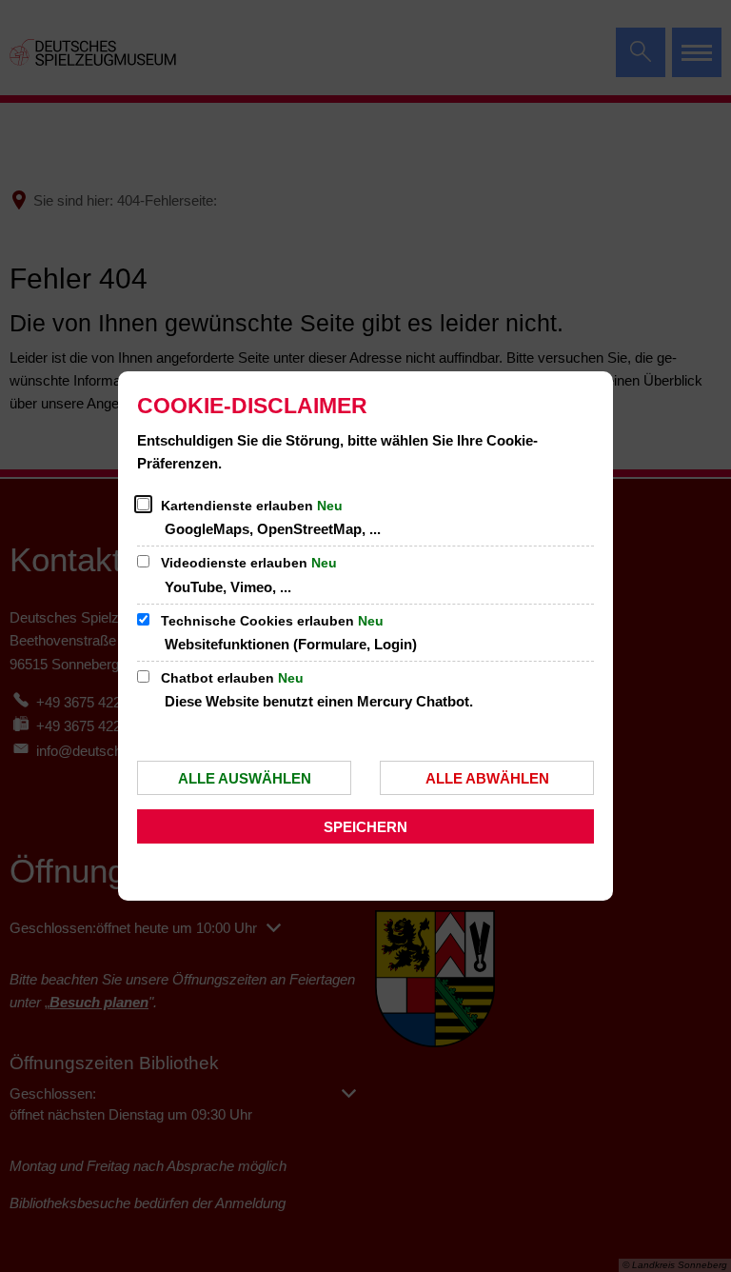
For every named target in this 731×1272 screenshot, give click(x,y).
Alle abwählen (487, 778)
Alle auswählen (244, 778)
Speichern (365, 827)
